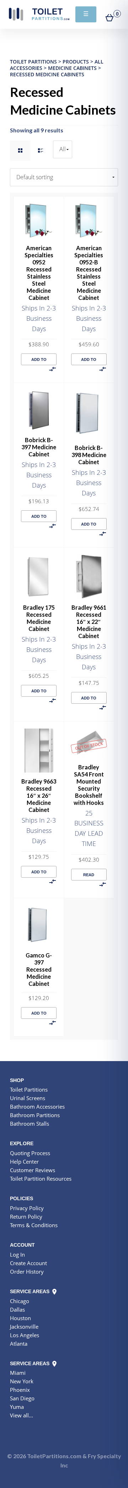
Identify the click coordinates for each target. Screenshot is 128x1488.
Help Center (24, 1161)
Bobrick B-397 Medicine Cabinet (38, 446)
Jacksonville (24, 1326)
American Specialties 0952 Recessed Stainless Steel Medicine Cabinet (39, 273)
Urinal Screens (27, 1098)
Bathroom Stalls (29, 1123)
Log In (17, 1254)
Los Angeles (24, 1335)
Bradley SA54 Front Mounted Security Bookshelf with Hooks (89, 785)
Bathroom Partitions (35, 1115)
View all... (21, 1415)
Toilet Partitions (39, 14)
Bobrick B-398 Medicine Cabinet (88, 454)
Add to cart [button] (39, 361)
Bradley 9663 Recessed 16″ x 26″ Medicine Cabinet (38, 795)
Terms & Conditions (34, 1225)
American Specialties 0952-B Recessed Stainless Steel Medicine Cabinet (88, 273)
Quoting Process (30, 1153)
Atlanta (18, 1343)
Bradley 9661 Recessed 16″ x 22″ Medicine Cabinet (88, 621)
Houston (20, 1318)
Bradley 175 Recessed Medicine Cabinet (39, 618)
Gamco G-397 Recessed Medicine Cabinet (39, 969)
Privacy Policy (27, 1208)
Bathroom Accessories (37, 1106)
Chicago (19, 1301)
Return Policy (26, 1216)
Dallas (17, 1309)
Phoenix (20, 1389)
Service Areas (30, 1291)
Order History (27, 1271)
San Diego (22, 1398)
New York (21, 1381)
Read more (89, 876)
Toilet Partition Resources (40, 1178)
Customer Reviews (32, 1170)
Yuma (17, 1406)
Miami (18, 1372)
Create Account (28, 1263)
